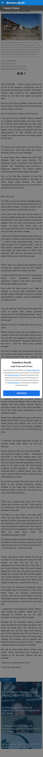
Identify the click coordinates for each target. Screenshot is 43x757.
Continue (21, 393)
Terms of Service (33, 370)
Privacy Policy (13, 375)
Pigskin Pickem (11, 8)
